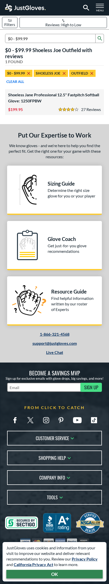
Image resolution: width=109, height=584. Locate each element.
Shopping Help (52, 457)
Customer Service (52, 438)
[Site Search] (85, 8)
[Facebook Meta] (15, 420)
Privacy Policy (85, 558)
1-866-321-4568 (54, 334)
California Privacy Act (33, 564)
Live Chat (54, 352)
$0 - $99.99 (16, 73)
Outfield (79, 73)
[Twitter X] (30, 420)
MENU (101, 9)
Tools (52, 497)
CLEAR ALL (15, 81)
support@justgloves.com (54, 343)
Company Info (52, 477)
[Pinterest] (61, 420)
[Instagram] (46, 420)
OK (54, 574)
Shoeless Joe (48, 73)
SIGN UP (91, 387)
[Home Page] (25, 7)
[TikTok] (94, 420)
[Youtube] (77, 420)
